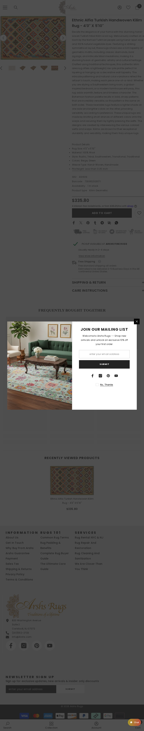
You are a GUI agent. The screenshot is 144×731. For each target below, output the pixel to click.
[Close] (137, 321)
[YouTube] (116, 376)
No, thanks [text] (106, 384)
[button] (134, 722)
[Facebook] (93, 376)
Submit (104, 364)
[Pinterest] (108, 376)
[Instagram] (100, 376)
